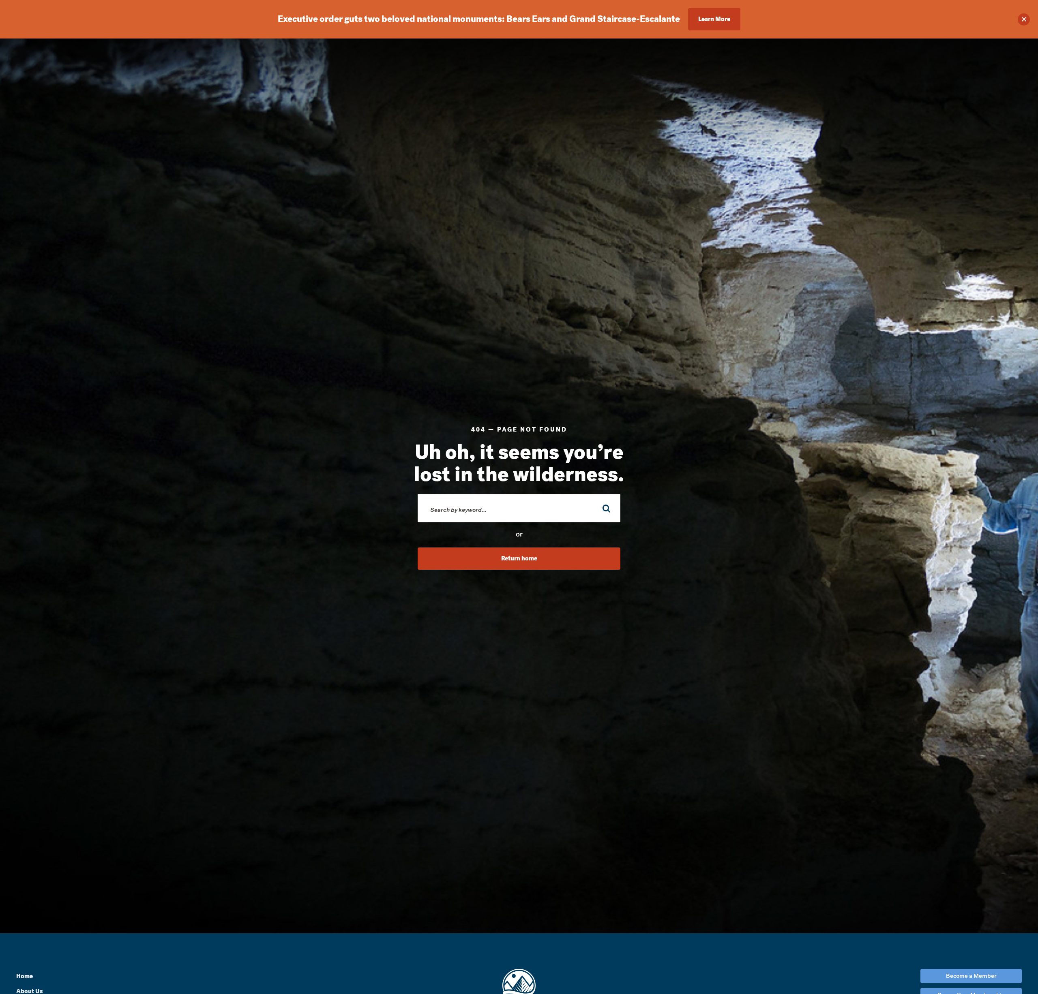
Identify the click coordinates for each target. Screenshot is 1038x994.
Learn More (714, 19)
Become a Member (971, 976)
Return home (519, 558)
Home (24, 976)
